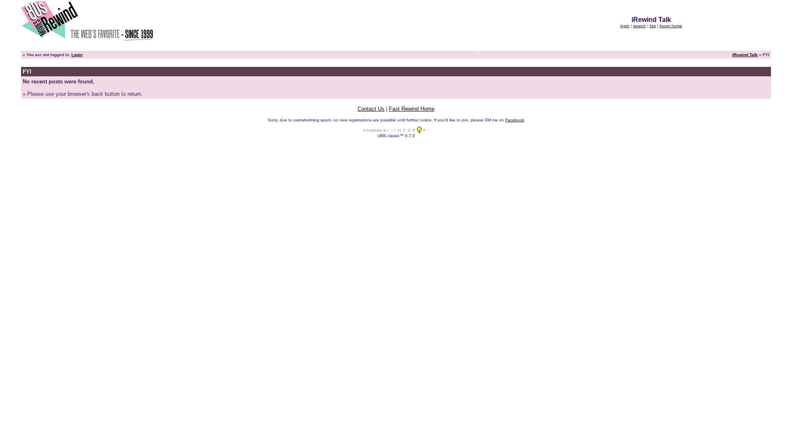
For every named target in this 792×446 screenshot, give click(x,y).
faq (653, 26)
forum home (671, 26)
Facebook (514, 120)
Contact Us (371, 109)
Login (76, 54)
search (639, 26)
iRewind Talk (745, 54)
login (624, 26)
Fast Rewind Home (411, 109)
